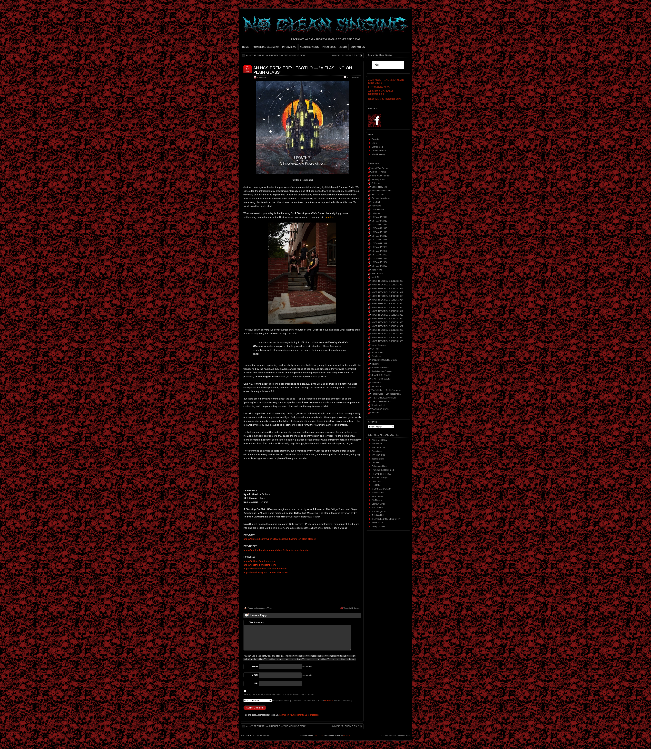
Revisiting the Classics (381, 371)
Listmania (375, 213)
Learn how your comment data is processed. (299, 715)
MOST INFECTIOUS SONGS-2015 (387, 303)
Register (376, 139)
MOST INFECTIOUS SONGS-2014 (387, 300)
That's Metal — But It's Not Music (386, 390)
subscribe (328, 701)
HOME (245, 47)
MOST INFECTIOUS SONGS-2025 (387, 341)
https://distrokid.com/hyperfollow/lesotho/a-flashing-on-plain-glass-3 (279, 538)
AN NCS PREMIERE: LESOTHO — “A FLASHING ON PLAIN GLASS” (302, 70)
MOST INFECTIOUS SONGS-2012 (387, 292)
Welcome (375, 413)
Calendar (375, 183)
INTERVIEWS (289, 47)
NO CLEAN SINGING (262, 735)
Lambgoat (376, 481)
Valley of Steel (378, 526)
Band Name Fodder (380, 176)
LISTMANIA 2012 (379, 217)
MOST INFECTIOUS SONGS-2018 (387, 315)
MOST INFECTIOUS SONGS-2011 (387, 288)
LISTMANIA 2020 (379, 247)
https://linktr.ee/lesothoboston (259, 561)
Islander (259, 608)
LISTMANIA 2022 (379, 255)
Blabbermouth (378, 447)
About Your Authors (380, 168)
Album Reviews (378, 172)
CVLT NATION (378, 455)
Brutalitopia (377, 451)
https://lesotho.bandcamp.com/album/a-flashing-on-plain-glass (276, 550)
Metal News (376, 270)
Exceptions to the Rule (381, 190)
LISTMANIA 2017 (379, 236)
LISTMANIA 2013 (379, 221)
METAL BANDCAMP (381, 489)
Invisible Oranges (380, 477)
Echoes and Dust (380, 466)
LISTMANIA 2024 (379, 262)
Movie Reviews (378, 345)
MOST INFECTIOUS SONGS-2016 (387, 307)
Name (255, 666)
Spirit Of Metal (378, 504)
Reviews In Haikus (380, 367)
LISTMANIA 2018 (379, 239)
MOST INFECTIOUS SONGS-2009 (387, 281)
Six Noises (377, 500)
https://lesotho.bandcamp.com (259, 564)
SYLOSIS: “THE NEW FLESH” (345, 55)
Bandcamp (377, 444)
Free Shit (375, 202)
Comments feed (379, 150)
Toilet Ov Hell (378, 515)
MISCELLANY (377, 273)
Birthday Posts (378, 179)
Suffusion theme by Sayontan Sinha (395, 735)
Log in (375, 143)
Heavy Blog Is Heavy (381, 474)
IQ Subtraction (377, 209)
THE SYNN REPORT (381, 401)
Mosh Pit (375, 277)
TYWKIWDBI (377, 523)
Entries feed (377, 147)
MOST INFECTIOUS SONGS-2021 (387, 326)
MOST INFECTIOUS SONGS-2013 (387, 296)
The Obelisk (377, 507)
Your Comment (256, 622)
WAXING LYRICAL (380, 409)
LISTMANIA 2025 (379, 266)
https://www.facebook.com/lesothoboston (265, 568)
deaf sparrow (378, 459)
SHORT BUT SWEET (381, 379)
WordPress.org (379, 154)
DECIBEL (376, 462)
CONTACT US (358, 47)
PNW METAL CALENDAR (266, 47)
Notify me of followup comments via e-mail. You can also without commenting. (312, 701)
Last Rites (376, 485)
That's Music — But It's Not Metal (386, 394)
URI (256, 683)
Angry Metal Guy (379, 440)
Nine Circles (377, 496)
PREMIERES (329, 47)
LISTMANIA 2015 (379, 228)
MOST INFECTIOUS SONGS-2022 (387, 330)
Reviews (375, 364)
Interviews (376, 206)
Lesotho (357, 608)
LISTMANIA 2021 (379, 251)
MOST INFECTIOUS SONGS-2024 (387, 337)
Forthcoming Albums (380, 198)
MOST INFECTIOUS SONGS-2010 (387, 285)
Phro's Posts (377, 352)
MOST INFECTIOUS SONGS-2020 (387, 322)
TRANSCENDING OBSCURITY (386, 519)
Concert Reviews (379, 187)
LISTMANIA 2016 (379, 232)
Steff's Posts (376, 386)
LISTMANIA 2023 (379, 258)
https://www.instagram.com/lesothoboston (265, 572)
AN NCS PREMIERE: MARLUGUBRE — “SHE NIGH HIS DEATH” (275, 55)
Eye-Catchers (377, 194)
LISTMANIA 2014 (379, 224)
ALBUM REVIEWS (309, 47)
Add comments (353, 77)
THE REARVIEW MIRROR (383, 398)
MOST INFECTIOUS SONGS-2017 (387, 311)
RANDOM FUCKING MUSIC (384, 360)
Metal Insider (378, 493)
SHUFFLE (376, 383)
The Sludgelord (379, 511)
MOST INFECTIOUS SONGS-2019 (387, 318)
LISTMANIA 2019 (379, 243)
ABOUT (343, 47)
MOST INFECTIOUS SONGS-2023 (387, 334)
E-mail (255, 675)
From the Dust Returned (383, 470)
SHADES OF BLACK (380, 375)
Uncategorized (378, 405)
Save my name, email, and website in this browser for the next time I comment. (279, 694)
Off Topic (375, 349)
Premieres (261, 77)
